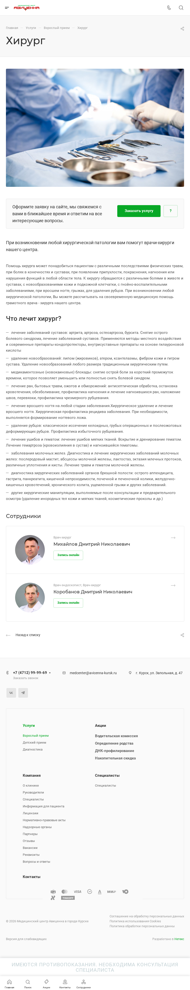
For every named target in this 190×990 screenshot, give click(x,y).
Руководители (33, 792)
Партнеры (30, 834)
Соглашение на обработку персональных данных (147, 916)
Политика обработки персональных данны (142, 926)
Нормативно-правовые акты (44, 820)
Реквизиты (31, 855)
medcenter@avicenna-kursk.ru (93, 673)
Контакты (31, 877)
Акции (100, 725)
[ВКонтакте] (11, 693)
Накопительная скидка (115, 758)
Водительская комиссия (116, 736)
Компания (32, 775)
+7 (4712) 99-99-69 (30, 672)
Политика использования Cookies (135, 921)
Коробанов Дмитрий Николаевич (92, 592)
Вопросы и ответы (36, 861)
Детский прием (34, 742)
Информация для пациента (43, 806)
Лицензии (30, 813)
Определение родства (114, 743)
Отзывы (29, 841)
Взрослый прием (36, 735)
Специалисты (33, 799)
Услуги (29, 725)
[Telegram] (23, 693)
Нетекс (179, 939)
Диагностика (33, 749)
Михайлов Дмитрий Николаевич (91, 544)
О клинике (31, 785)
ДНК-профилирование (114, 751)
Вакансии (30, 848)
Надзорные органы (37, 827)
